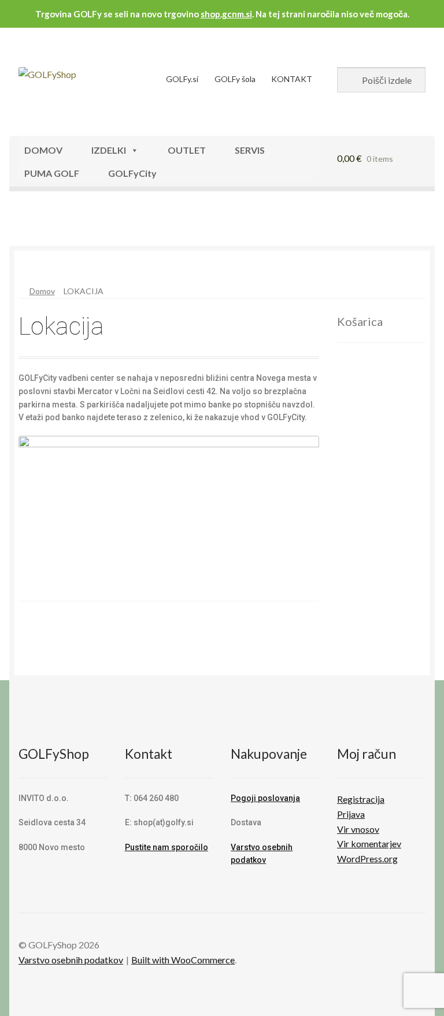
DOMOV (43, 149)
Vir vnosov (358, 829)
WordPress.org (367, 858)
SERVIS (250, 149)
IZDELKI (108, 149)
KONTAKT (291, 79)
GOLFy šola (235, 79)
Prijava (351, 814)
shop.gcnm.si (226, 14)
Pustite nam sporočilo (166, 847)
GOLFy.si (182, 79)
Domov (42, 291)
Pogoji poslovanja (265, 798)
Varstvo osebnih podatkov (70, 959)
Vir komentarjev (369, 843)
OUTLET (187, 149)
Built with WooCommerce (183, 959)
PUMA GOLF (51, 173)
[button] (45, 223)
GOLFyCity (132, 173)
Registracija (360, 798)
